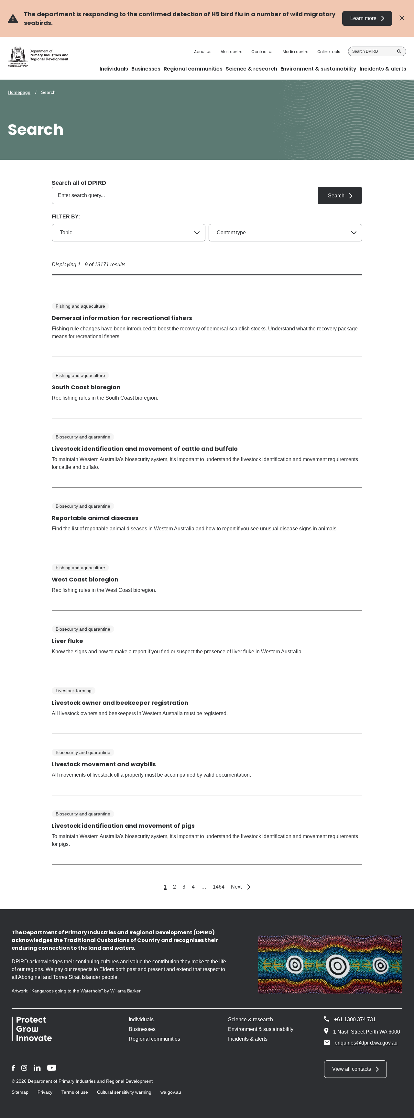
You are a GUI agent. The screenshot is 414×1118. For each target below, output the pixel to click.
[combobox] (207, 195)
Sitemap (20, 1092)
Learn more (363, 18)
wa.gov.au (170, 1092)
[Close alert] (402, 18)
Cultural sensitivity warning (124, 1092)
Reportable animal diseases (95, 518)
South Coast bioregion (86, 387)
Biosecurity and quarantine (83, 436)
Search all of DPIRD (79, 183)
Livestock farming (74, 690)
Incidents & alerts (247, 1039)
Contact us (262, 52)
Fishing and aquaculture (80, 306)
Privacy (45, 1092)
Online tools (328, 52)
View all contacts (351, 1069)
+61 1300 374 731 (355, 1019)
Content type (231, 232)
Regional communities (154, 1039)
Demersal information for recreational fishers (122, 318)
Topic (66, 232)
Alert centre (231, 52)
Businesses (142, 1029)
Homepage (19, 92)
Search (399, 51)
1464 (218, 887)
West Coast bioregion (85, 579)
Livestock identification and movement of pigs (123, 826)
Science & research (250, 1019)
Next (240, 887)
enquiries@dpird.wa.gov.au (366, 1043)
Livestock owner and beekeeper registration (120, 703)
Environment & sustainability (260, 1029)
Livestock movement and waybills (104, 764)
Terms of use (74, 1092)
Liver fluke (67, 641)
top (401, 1109)
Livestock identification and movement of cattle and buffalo (145, 449)
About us (203, 52)
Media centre (295, 52)
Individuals (141, 1019)
